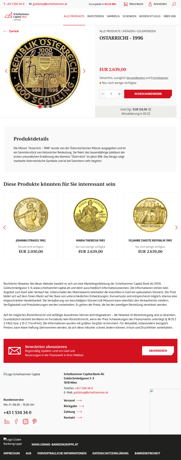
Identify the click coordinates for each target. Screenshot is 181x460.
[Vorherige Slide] (4, 227)
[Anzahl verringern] (103, 94)
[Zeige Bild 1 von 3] (40, 106)
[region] (45, 72)
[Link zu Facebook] (16, 421)
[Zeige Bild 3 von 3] (50, 106)
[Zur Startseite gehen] (17, 16)
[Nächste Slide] (176, 227)
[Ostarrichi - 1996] (45, 72)
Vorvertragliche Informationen (61, 453)
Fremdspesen (159, 78)
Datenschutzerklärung (110, 453)
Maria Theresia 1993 (90, 240)
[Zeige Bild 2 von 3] (45, 106)
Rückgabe (70, 406)
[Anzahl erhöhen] (119, 94)
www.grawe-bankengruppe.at (55, 444)
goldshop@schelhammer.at (50, 4)
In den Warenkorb (148, 94)
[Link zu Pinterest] (34, 421)
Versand (69, 400)
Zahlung (69, 412)
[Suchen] (173, 4)
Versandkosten (136, 78)
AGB (28, 453)
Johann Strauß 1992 (31, 240)
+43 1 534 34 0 (15, 4)
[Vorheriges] (6, 71)
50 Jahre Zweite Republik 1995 (150, 240)
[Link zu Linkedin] (7, 421)
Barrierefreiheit (147, 453)
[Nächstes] (84, 71)
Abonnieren (158, 351)
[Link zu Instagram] (25, 421)
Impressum (12, 453)
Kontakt (69, 417)
